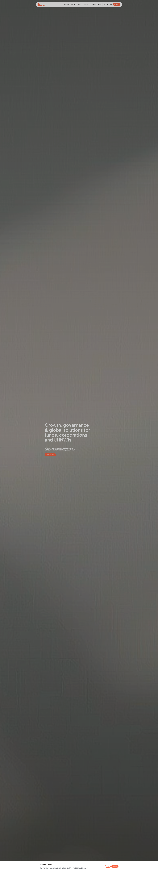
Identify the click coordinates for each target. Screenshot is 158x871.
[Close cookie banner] (155, 864)
